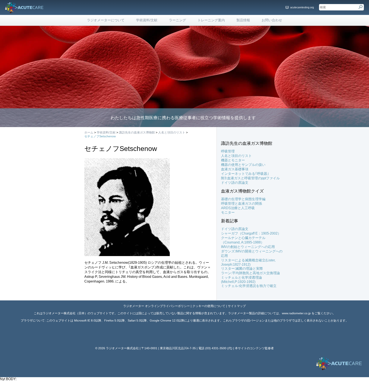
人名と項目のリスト (171, 132)
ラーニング (177, 20)
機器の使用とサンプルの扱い (243, 165)
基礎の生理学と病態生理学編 (243, 199)
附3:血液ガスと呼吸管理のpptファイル (250, 178)
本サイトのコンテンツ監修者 (254, 348)
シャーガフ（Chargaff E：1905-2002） (251, 233)
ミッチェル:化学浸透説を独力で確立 (249, 286)
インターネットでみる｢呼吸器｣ (245, 173)
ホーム (88, 132)
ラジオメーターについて (105, 20)
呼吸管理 (228, 151)
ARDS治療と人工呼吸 (238, 208)
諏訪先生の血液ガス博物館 (137, 132)
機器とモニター (233, 160)
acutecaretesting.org (302, 7)
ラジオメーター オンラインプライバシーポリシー (156, 306)
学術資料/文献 (146, 20)
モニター (228, 212)
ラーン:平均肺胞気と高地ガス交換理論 (250, 273)
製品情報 (243, 20)
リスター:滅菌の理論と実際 (242, 268)
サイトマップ (237, 306)
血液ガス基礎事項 (234, 169)
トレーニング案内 (211, 20)
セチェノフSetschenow (100, 136)
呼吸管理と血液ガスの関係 (241, 203)
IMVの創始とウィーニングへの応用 (248, 247)
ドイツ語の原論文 (234, 182)
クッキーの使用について (208, 306)
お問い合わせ (272, 20)
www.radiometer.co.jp (296, 313)
